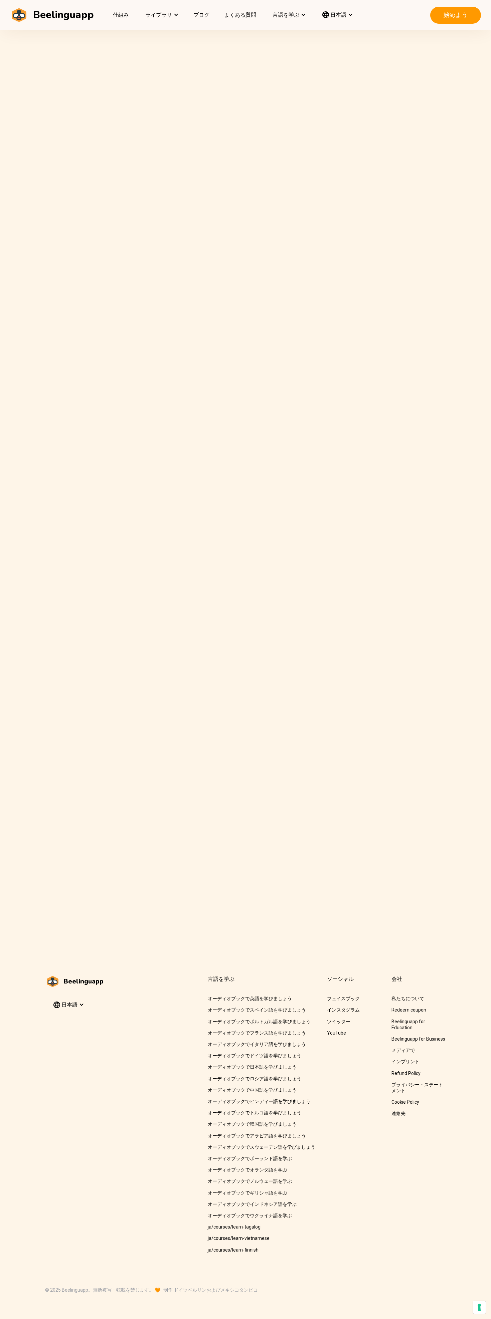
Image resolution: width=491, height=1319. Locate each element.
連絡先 (398, 1113)
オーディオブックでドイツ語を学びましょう (254, 1055)
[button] (161, 15)
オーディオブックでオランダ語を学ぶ (247, 1169)
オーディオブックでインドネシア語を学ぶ (252, 1204)
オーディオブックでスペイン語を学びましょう (257, 1010)
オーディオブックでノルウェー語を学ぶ (250, 1181)
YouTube (336, 1033)
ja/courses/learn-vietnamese (239, 1238)
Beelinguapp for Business (418, 1039)
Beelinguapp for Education (408, 1024)
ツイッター (338, 1021)
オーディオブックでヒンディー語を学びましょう (259, 1101)
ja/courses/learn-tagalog (234, 1227)
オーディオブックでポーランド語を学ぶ (250, 1158)
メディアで (403, 1050)
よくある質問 (240, 15)
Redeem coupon (408, 1010)
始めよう (456, 14)
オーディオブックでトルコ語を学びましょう (254, 1112)
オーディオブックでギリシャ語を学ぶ (247, 1192)
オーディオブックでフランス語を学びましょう (257, 1033)
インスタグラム (343, 1010)
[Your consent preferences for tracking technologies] (479, 1307)
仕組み (121, 15)
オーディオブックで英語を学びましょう (250, 998)
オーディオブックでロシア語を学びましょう (254, 1078)
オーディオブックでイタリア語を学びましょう (257, 1044)
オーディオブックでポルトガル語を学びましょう (259, 1021)
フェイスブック (343, 998)
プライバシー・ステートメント (417, 1087)
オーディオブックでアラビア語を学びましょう (257, 1135)
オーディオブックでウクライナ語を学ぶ (250, 1215)
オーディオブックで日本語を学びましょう (252, 1067)
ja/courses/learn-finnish (233, 1250)
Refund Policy (406, 1073)
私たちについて (407, 998)
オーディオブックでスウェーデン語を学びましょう (261, 1147)
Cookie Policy (405, 1102)
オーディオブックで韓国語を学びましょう (252, 1124)
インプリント (405, 1061)
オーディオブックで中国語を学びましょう (252, 1090)
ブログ (201, 15)
